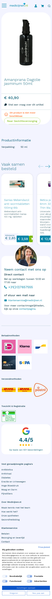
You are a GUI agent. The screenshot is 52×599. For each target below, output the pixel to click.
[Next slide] (48, 166)
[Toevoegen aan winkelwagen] (32, 239)
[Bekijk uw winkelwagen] (42, 6)
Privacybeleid (44, 547)
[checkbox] (5, 576)
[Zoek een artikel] (49, 6)
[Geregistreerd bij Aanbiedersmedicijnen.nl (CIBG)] (9, 416)
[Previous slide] (41, 166)
